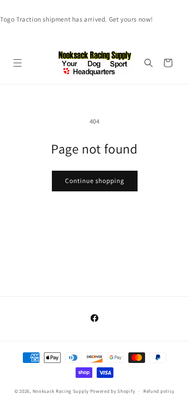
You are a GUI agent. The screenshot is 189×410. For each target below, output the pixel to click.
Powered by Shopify (112, 391)
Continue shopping (94, 180)
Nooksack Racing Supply (61, 391)
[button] (17, 63)
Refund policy (158, 391)
